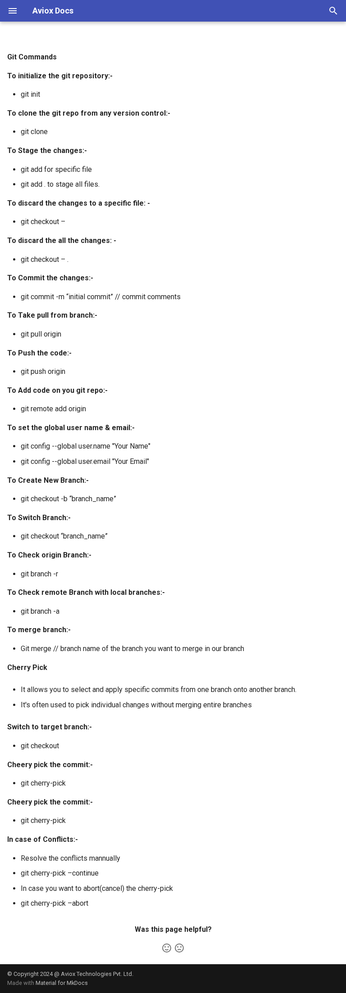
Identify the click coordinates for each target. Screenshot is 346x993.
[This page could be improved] (179, 948)
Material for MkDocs (62, 983)
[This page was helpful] (166, 948)
